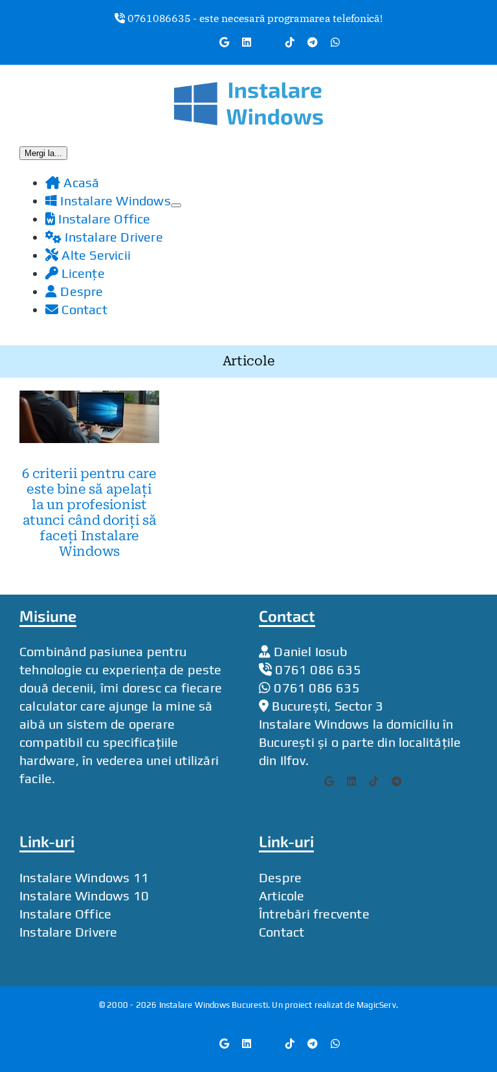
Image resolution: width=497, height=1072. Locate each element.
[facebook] (267, 780)
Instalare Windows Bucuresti (213, 1004)
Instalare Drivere (68, 931)
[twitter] (290, 780)
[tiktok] (381, 780)
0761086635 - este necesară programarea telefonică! (253, 18)
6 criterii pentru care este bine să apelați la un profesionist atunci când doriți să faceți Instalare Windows (89, 511)
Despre (280, 876)
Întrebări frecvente (314, 913)
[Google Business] (337, 780)
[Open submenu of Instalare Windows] (176, 205)
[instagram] (314, 780)
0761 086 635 (317, 668)
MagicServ (376, 1004)
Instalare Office (65, 913)
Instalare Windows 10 (84, 894)
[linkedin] (359, 780)
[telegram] (404, 780)
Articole (282, 894)
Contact (281, 931)
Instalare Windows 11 (84, 876)
